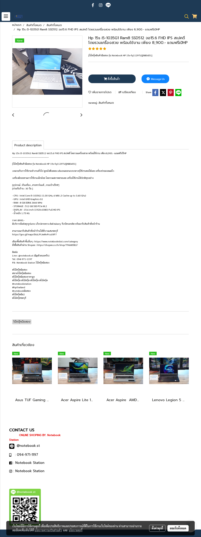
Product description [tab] (28, 145)
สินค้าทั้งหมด (106, 103)
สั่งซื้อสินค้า (113, 79)
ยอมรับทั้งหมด (178, 528)
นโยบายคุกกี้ (75, 530)
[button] (185, 16)
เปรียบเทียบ (128, 92)
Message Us (157, 79)
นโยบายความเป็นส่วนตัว (48, 530)
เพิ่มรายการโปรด (101, 92)
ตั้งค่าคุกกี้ (157, 528)
